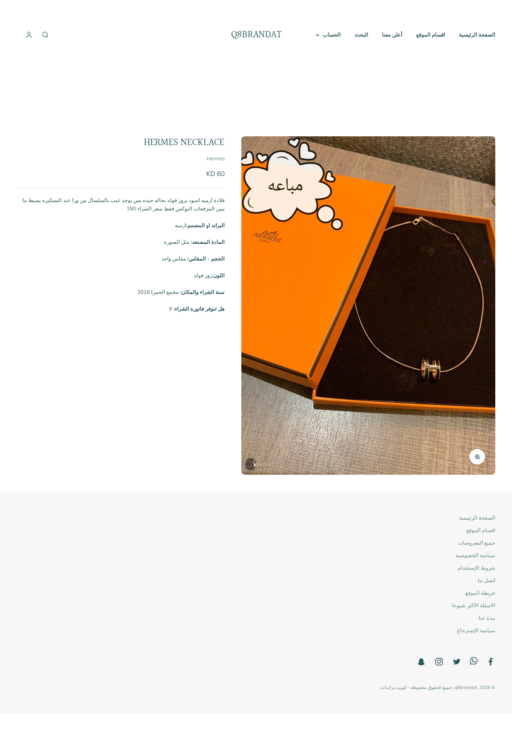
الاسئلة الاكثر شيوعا (473, 605)
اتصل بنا (486, 580)
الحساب (332, 34)
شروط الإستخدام (476, 567)
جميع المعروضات (476, 542)
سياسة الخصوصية (475, 555)
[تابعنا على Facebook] (490, 661)
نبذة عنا (487, 618)
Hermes (216, 158)
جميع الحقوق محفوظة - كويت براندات (416, 687)
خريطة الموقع (480, 592)
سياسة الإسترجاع (476, 630)
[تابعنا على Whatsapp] (474, 662)
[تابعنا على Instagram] (439, 661)
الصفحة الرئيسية (477, 34)
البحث (361, 34)
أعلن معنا (392, 34)
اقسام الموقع (430, 34)
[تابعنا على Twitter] (456, 661)
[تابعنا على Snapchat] (421, 661)
